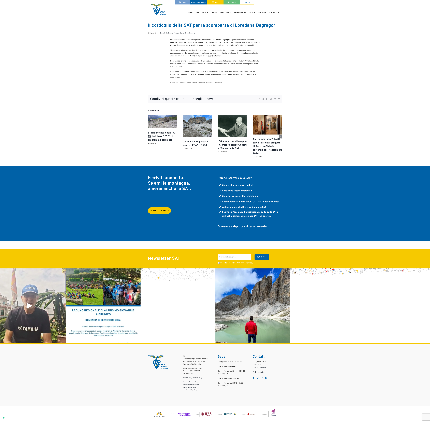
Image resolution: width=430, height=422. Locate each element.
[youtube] (261, 378)
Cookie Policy (197, 378)
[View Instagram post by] (64, 340)
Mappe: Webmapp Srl (189, 387)
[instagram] (257, 378)
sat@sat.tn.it (258, 365)
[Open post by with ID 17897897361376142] (103, 305)
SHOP (216, 2)
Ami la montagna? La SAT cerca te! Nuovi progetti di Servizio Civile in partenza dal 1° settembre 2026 (267, 146)
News (186, 33)
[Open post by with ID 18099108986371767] (327, 305)
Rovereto (192, 33)
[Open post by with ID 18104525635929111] (178, 305)
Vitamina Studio (194, 382)
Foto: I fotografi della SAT (191, 385)
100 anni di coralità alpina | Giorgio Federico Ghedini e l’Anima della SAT (232, 145)
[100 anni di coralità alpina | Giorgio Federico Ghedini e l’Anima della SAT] (232, 116)
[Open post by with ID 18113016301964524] (252, 305)
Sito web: (186, 382)
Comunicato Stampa (166, 33)
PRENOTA (232, 2)
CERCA (184, 2)
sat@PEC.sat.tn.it (259, 367)
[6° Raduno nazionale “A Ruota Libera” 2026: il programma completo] (162, 116)
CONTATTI (247, 2)
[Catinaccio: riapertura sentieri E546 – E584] (197, 116)
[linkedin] (266, 378)
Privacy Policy (187, 378)
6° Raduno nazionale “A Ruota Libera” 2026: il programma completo (161, 136)
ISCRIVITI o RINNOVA (199, 2)
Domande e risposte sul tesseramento (242, 226)
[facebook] (253, 378)
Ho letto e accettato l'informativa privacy (236, 263)
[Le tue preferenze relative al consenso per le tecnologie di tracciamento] (4, 418)
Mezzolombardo (179, 33)
